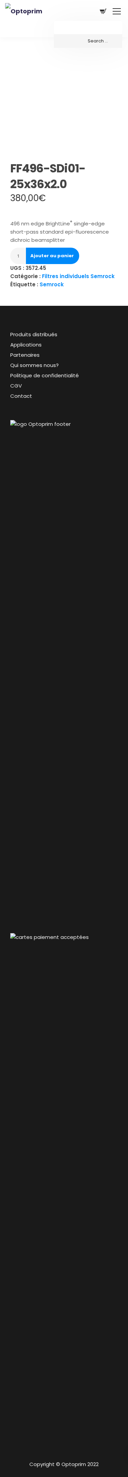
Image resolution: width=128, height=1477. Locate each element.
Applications (26, 344)
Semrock (52, 284)
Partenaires (25, 354)
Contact (21, 396)
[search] (88, 41)
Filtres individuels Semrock (78, 276)
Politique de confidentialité (44, 375)
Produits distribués (33, 334)
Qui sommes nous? (34, 365)
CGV (16, 385)
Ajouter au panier (52, 255)
